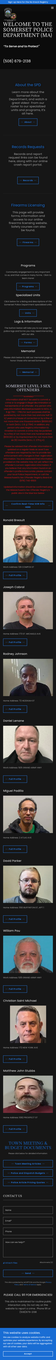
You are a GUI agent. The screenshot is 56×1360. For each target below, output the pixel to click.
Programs (28, 286)
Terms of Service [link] (29, 1284)
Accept (28, 1353)
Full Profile (15, 575)
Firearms (28, 242)
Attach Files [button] (11, 1262)
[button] (52, 7)
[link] (9, 8)
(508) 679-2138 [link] (17, 61)
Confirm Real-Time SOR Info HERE (28, 505)
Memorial (27, 372)
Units (28, 313)
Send (28, 1273)
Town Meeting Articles (28, 1163)
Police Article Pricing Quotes (28, 1182)
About (28, 122)
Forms (28, 342)
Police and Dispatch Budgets (28, 1173)
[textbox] (28, 1210)
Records (28, 180)
